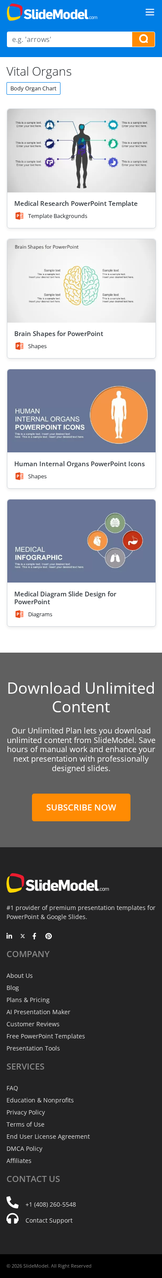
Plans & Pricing (28, 1000)
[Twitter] (22, 937)
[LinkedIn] (9, 937)
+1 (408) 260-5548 (50, 1204)
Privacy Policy (25, 1112)
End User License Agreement (48, 1136)
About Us (19, 975)
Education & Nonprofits (40, 1100)
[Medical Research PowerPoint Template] (81, 150)
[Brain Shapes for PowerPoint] (81, 281)
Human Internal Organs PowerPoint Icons (79, 463)
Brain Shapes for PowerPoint (58, 333)
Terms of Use (25, 1124)
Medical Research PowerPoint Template (76, 203)
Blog (12, 987)
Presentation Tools (33, 1048)
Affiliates (19, 1160)
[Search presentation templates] (143, 39)
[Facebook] (35, 937)
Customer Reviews (33, 1024)
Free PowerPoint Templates (45, 1036)
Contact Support (49, 1220)
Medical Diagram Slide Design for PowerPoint (65, 597)
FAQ (12, 1088)
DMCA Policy (24, 1148)
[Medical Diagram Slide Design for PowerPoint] (81, 541)
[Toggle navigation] (150, 12)
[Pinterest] (48, 937)
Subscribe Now (81, 807)
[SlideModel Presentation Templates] (52, 12)
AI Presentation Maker (38, 1012)
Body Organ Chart (33, 88)
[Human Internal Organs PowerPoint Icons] (81, 411)
